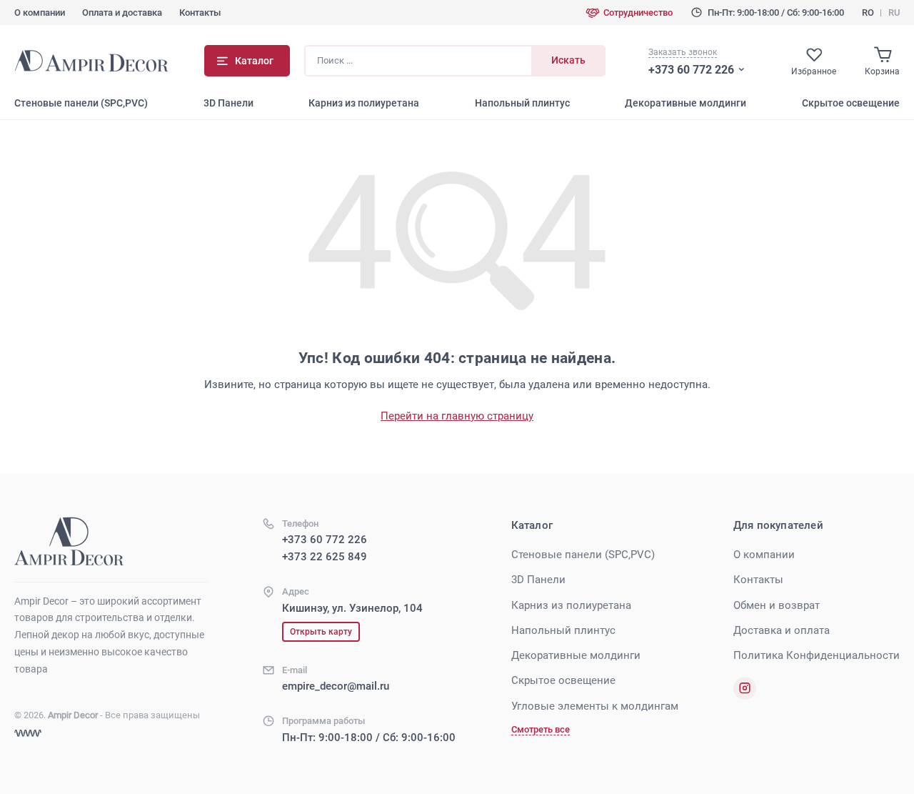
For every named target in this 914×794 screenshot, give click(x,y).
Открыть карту (321, 632)
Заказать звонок (682, 52)
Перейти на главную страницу (457, 416)
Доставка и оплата (781, 630)
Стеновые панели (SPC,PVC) (81, 103)
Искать (568, 60)
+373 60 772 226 (691, 69)
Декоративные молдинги (685, 103)
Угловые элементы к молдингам (594, 706)
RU (894, 12)
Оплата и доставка (122, 12)
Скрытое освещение (851, 103)
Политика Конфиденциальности (816, 655)
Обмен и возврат (776, 605)
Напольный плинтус (522, 103)
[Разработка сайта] (27, 733)
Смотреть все (540, 729)
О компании (39, 12)
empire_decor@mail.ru (335, 686)
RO (868, 12)
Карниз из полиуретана (363, 103)
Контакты (200, 12)
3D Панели (228, 103)
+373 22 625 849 (324, 556)
